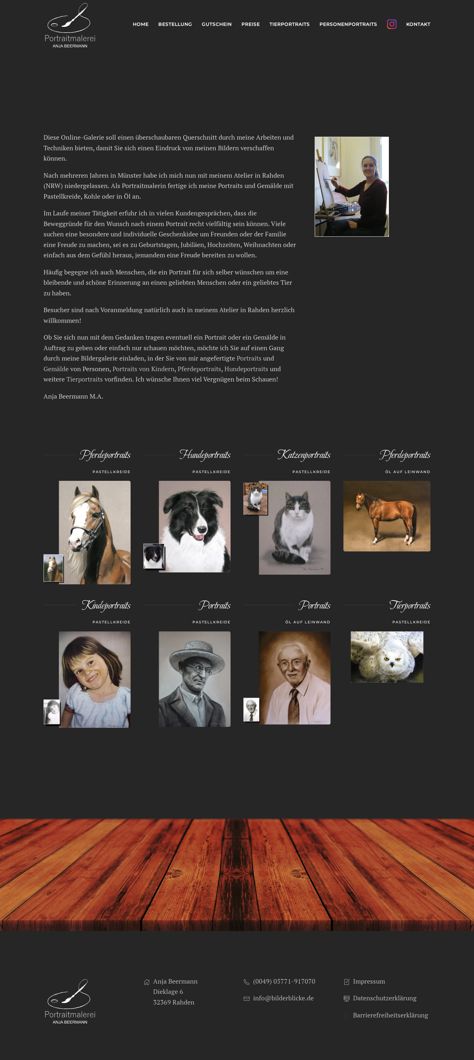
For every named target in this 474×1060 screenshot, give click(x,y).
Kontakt (418, 24)
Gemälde (56, 368)
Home (141, 24)
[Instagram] (392, 24)
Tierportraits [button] (290, 24)
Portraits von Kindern (143, 368)
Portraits (249, 358)
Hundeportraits (246, 368)
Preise (251, 24)
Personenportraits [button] (348, 24)
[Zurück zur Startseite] (70, 24)
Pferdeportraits (199, 368)
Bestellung (175, 24)
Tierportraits (84, 379)
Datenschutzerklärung (385, 998)
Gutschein (217, 24)
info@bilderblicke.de (283, 998)
